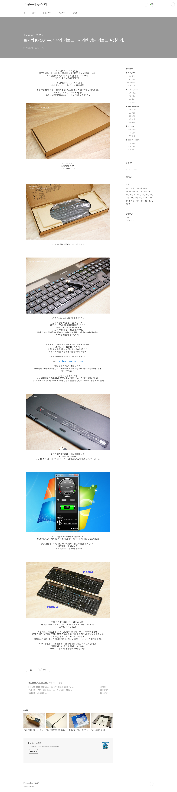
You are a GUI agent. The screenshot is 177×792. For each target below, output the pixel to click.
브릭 (127, 188)
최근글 (128, 169)
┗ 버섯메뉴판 (131, 79)
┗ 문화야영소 (131, 93)
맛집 (143, 194)
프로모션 (128, 191)
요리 (151, 194)
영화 (131, 194)
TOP (152, 784)
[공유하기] (34, 670)
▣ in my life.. (131, 73)
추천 (133, 191)
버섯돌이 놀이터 (35, 4)
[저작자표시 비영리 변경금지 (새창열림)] (53, 670)
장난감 (145, 198)
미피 (132, 198)
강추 (140, 198)
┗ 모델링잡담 (131, 116)
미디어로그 (47, 13)
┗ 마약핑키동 (131, 119)
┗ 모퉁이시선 (131, 86)
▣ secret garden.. (133, 140)
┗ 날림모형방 (131, 113)
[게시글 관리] (37, 670)
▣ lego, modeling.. (133, 106)
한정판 (128, 204)
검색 (146, 5)
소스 (137, 191)
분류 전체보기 (130, 69)
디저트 (150, 198)
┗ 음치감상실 (131, 99)
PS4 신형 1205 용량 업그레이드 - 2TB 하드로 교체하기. (49, 687)
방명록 (75, 13)
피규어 (150, 201)
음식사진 (139, 188)
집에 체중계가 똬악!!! (36, 693)
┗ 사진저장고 (131, 149)
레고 (147, 194)
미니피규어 (137, 194)
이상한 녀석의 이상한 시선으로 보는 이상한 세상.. (44, 746)
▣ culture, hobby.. (133, 90)
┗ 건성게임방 (131, 130)
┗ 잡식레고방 (131, 110)
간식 (145, 191)
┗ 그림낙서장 (131, 102)
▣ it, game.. (33, 683)
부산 (136, 198)
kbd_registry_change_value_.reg (69, 361)
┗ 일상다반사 (131, 76)
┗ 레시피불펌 (131, 146)
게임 (149, 191)
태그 (34, 13)
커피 (141, 201)
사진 (132, 201)
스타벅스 (132, 188)
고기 (141, 191)
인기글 (135, 169)
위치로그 (62, 13)
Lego (128, 198)
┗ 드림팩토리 (131, 143)
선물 (145, 201)
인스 (127, 194)
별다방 (145, 188)
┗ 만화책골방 (131, 96)
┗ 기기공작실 (43, 683)
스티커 (137, 201)
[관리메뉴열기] (173, 4)
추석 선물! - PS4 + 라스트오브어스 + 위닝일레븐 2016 (49, 690)
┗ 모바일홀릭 (131, 133)
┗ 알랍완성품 (131, 122)
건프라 (128, 201)
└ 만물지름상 (131, 82)
